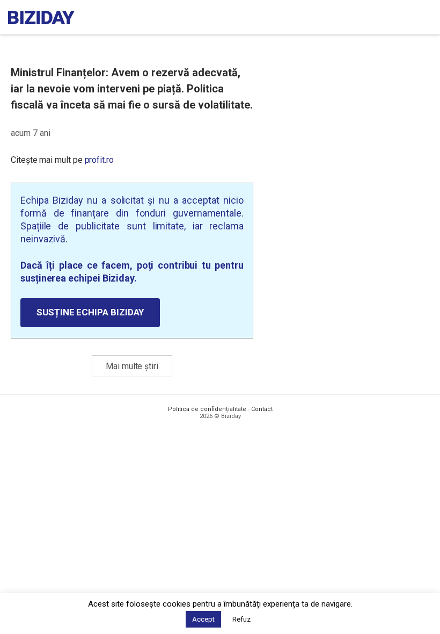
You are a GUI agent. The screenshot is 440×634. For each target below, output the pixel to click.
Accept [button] (203, 619)
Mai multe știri (132, 366)
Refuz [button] (241, 619)
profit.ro (99, 160)
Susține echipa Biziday (90, 312)
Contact (262, 409)
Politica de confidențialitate (207, 409)
